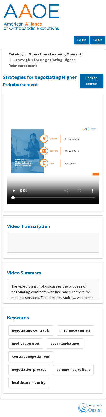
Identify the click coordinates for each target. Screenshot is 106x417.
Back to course (91, 80)
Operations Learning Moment (55, 54)
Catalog (15, 54)
